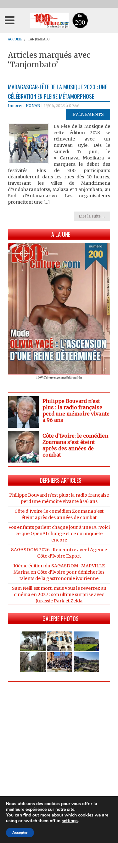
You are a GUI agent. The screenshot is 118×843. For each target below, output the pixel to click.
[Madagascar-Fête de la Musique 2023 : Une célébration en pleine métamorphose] (28, 143)
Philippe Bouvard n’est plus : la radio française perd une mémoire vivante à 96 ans (76, 410)
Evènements (88, 114)
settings (70, 821)
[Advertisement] (59, 749)
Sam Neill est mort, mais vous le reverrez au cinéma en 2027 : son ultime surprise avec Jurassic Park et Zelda (59, 594)
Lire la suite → (92, 216)
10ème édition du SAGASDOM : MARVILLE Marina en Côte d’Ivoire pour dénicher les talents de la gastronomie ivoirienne (59, 572)
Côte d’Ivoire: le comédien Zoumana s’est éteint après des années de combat (75, 445)
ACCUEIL (15, 39)
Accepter (20, 832)
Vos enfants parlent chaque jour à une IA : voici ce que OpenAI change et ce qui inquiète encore (59, 533)
